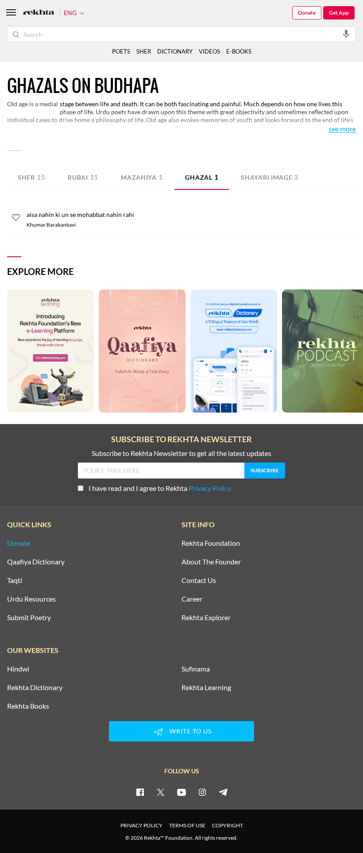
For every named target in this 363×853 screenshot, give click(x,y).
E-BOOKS (238, 51)
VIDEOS (209, 51)
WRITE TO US (191, 731)
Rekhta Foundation (211, 543)
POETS (121, 51)
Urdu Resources (31, 598)
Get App (339, 12)
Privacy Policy (210, 488)
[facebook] (140, 792)
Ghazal (201, 177)
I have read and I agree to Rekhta (160, 488)
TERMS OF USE (187, 825)
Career (192, 598)
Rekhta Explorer (206, 617)
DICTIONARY (175, 51)
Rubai (83, 177)
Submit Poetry (29, 617)
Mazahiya (141, 177)
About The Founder (211, 561)
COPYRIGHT (227, 825)
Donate (307, 12)
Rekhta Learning (206, 687)
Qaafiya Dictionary (36, 561)
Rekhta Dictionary (34, 687)
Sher (31, 177)
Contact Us (199, 580)
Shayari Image (269, 177)
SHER (143, 51)
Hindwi (18, 668)
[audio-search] (346, 34)
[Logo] (38, 13)
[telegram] (223, 792)
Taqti (14, 580)
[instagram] (202, 792)
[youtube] (181, 792)
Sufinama (196, 668)
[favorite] (16, 219)
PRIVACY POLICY (141, 825)
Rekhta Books (28, 706)
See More (342, 129)
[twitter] (161, 792)
